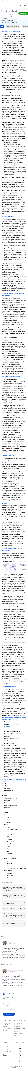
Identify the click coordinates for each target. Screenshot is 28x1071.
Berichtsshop (6, 1025)
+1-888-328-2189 (7, 1051)
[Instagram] (20, 1051)
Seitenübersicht (6, 1032)
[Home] (7, 5)
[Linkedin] (20, 1054)
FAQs (15, 1030)
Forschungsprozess (7, 1028)
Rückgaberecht (18, 1031)
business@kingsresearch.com (8, 1049)
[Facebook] (20, 1047)
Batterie (15, 106)
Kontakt (5, 1030)
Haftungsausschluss (19, 1037)
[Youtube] (20, 1061)
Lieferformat (17, 1025)
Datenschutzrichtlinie (19, 1033)
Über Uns (5, 1026)
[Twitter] (20, 1058)
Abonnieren (9, 1014)
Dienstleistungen (7, 1023)
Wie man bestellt (18, 1023)
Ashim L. (6, 18)
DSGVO (16, 1035)
